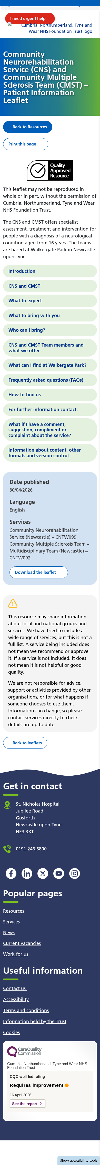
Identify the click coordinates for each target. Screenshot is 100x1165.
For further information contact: (43, 409)
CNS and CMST (24, 286)
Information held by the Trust (34, 1021)
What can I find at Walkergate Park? (47, 365)
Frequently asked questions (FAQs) (45, 380)
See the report (24, 1103)
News (9, 932)
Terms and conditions (26, 1010)
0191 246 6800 (31, 849)
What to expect (25, 301)
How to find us (24, 395)
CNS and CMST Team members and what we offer (46, 347)
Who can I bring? (26, 330)
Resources (13, 911)
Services (11, 922)
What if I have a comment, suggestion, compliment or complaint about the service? (39, 429)
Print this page (22, 144)
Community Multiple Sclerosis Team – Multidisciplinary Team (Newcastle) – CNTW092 (49, 551)
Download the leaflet (35, 572)
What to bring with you (34, 315)
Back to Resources (30, 126)
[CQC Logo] (24, 1056)
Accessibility (16, 999)
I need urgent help (28, 18)
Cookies (11, 1032)
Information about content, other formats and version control (44, 453)
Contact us (15, 988)
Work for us (15, 954)
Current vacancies (22, 943)
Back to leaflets (27, 742)
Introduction (21, 271)
